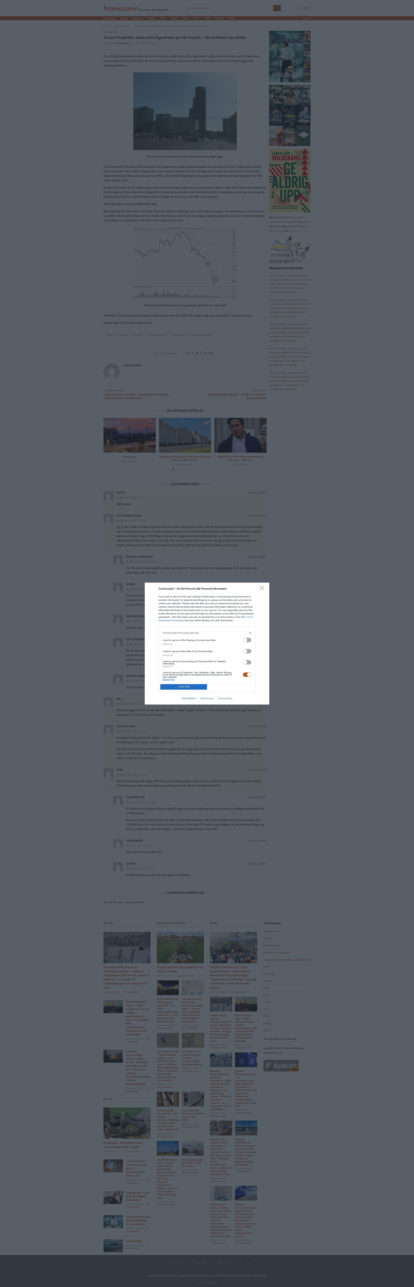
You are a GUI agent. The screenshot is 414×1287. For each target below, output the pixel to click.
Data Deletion (189, 698)
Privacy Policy (225, 698)
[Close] (263, 589)
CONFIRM (184, 687)
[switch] (247, 640)
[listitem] (207, 633)
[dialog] (207, 644)
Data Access (207, 698)
